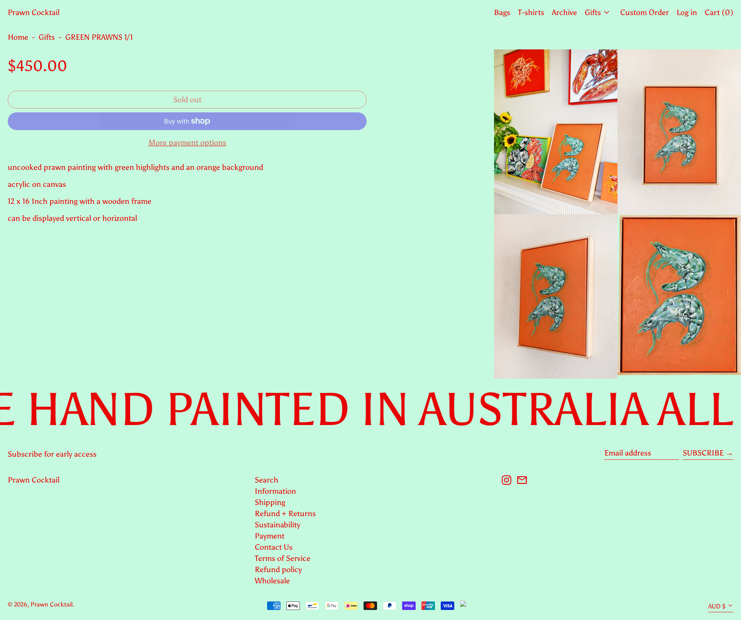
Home (18, 37)
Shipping (270, 502)
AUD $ (717, 606)
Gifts (47, 37)
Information (275, 491)
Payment (269, 535)
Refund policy (278, 569)
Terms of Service (282, 558)
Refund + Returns (285, 513)
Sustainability (277, 524)
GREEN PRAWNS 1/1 (99, 37)
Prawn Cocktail (33, 12)
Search (266, 479)
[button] (556, 131)
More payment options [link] (187, 142)
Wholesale (272, 580)
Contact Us (274, 547)
